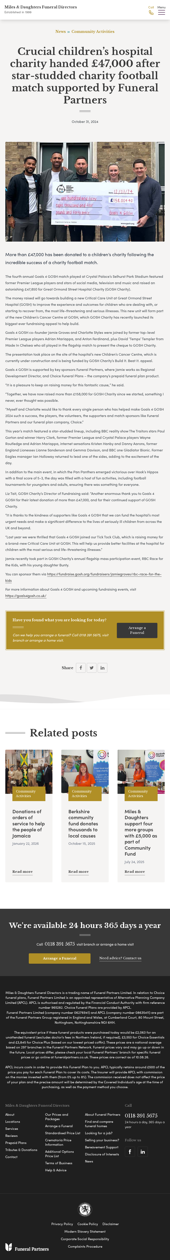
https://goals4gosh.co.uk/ (25, 595)
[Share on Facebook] (81, 668)
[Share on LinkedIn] (102, 668)
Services (11, 1128)
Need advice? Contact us (120, 958)
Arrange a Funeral (137, 630)
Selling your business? (102, 1140)
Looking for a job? (98, 1132)
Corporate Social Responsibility (85, 1238)
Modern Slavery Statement (85, 1231)
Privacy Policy (62, 1223)
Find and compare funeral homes (99, 1123)
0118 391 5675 (89, 634)
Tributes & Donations (21, 1149)
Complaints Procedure (85, 1246)
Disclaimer (110, 1223)
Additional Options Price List (59, 1153)
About (9, 1114)
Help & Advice (55, 1170)
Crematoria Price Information (58, 1142)
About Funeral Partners (102, 1114)
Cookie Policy (87, 1223)
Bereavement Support (101, 1147)
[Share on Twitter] (92, 668)
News (89, 1161)
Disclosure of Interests (102, 1154)
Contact (11, 1156)
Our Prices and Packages (56, 1116)
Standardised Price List (62, 1132)
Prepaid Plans (16, 1142)
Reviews (11, 1135)
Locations (12, 1121)
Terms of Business (58, 1162)
